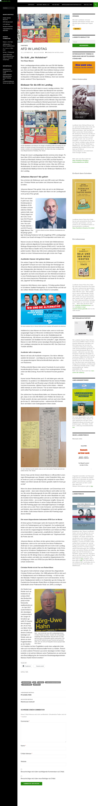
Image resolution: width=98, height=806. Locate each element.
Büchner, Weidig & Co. (43, 4)
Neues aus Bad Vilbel (8, 83)
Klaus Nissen (40, 52)
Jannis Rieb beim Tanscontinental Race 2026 (8, 56)
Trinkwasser (11, 52)
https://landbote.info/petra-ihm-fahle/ (83, 228)
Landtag (40, 682)
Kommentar (25, 721)
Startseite (31, 4)
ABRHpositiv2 (6, 44)
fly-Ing (4, 52)
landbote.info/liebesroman (83, 305)
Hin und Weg (55, 4)
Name (23, 746)
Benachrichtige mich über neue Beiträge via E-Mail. (38, 778)
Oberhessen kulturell (27, 701)
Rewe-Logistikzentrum (9, 46)
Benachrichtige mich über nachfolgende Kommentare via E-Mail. (42, 771)
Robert (4, 42)
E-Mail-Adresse (26, 753)
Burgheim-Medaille (8, 26)
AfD (34, 682)
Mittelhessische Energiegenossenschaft (8, 71)
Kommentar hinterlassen (55, 52)
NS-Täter (10, 42)
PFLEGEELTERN (27, 694)
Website (23, 761)
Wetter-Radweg (7, 78)
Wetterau (37, 684)
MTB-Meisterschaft (8, 22)
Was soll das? (88, 4)
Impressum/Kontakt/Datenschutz (71, 4)
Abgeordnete (26, 682)
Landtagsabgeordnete (53, 682)
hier (92, 486)
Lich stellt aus (6, 24)
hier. (73, 427)
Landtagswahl (26, 684)
